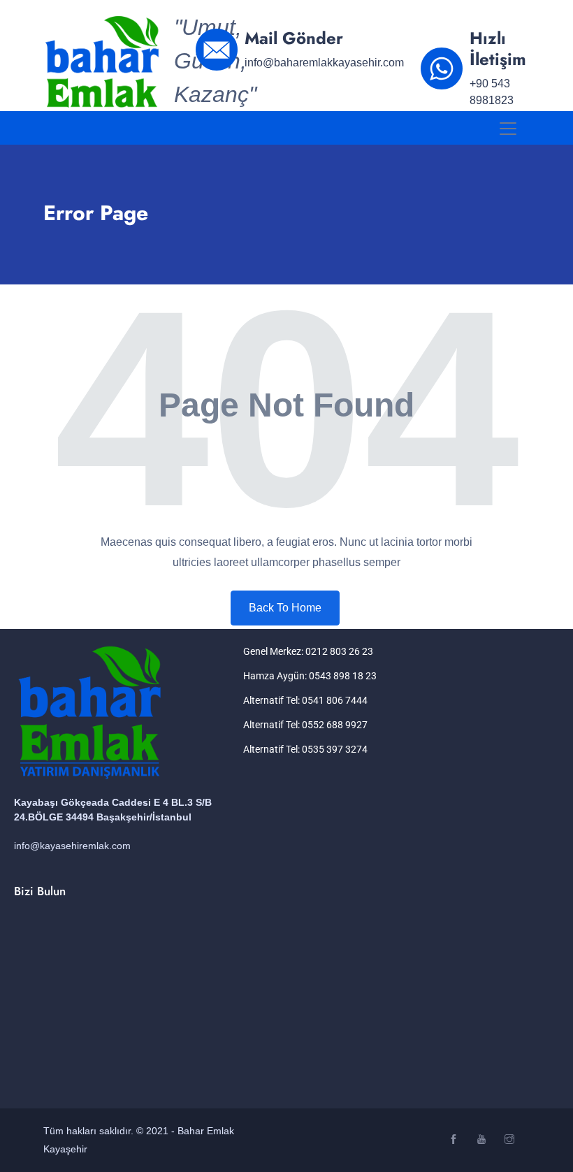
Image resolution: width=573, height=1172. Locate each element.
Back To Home (285, 608)
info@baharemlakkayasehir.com (324, 62)
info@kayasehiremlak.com (72, 845)
